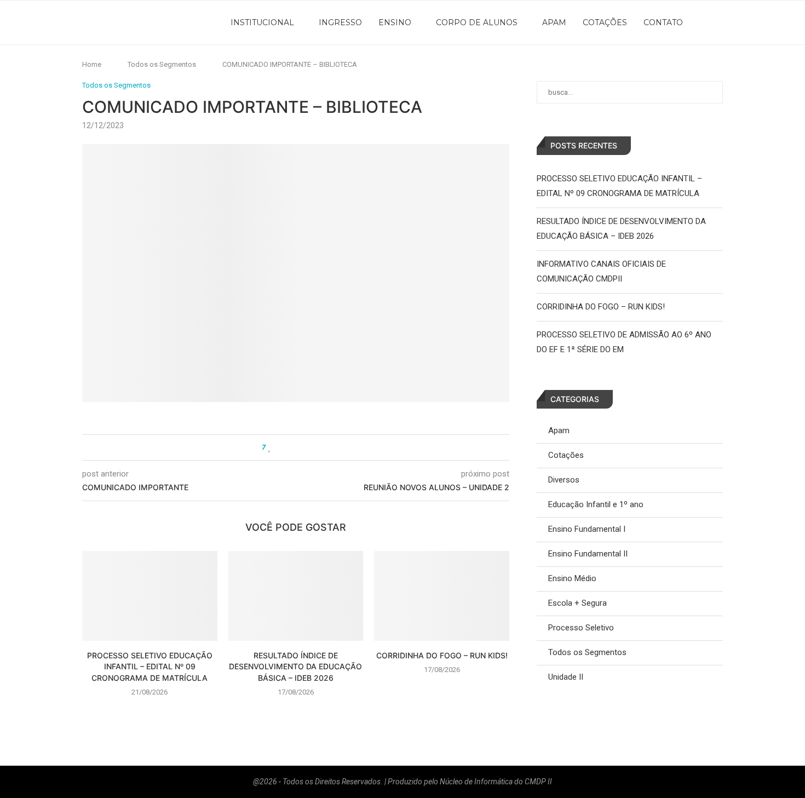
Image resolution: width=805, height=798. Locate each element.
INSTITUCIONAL (262, 22)
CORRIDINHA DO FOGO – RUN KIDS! (442, 655)
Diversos (563, 480)
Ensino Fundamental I (586, 529)
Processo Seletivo (581, 628)
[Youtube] (751, 22)
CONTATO (663, 22)
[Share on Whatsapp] (301, 447)
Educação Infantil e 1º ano (595, 504)
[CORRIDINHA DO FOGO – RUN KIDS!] (441, 596)
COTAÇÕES (605, 22)
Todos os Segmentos (162, 64)
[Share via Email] (322, 447)
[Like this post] (269, 447)
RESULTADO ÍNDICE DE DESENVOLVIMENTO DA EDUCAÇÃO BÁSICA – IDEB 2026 (295, 666)
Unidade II (565, 677)
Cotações (566, 455)
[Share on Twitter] (291, 447)
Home (91, 64)
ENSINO (394, 22)
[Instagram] (739, 22)
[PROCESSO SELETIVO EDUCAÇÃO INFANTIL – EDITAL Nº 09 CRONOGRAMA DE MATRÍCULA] (149, 596)
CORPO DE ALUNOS (477, 22)
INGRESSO (340, 22)
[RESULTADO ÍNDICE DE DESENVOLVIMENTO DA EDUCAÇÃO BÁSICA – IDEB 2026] (296, 596)
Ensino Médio (572, 578)
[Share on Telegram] (311, 447)
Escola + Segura (577, 603)
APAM (554, 22)
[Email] (763, 22)
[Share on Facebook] (280, 447)
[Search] (780, 22)
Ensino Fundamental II (588, 554)
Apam (559, 430)
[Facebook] (727, 22)
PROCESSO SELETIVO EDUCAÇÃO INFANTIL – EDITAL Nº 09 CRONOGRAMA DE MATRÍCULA (149, 666)
